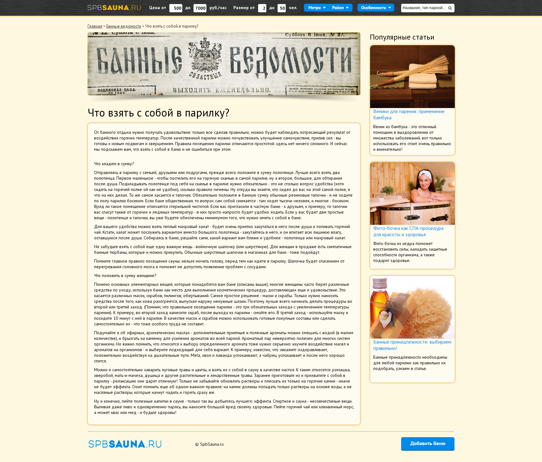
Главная (95, 26)
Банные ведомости (123, 26)
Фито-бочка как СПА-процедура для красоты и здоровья (408, 231)
